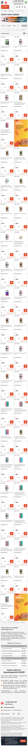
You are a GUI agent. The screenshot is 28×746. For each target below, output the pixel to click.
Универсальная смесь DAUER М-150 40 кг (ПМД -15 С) (6, 75)
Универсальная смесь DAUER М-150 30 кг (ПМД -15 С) (20, 159)
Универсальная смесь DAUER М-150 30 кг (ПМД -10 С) (20, 187)
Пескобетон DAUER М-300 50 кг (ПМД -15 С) (6, 381)
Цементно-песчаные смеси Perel (9, 663)
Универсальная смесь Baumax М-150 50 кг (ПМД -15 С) (6, 187)
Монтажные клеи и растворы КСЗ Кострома (11, 651)
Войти (25, 7)
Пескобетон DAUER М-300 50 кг (20, 214)
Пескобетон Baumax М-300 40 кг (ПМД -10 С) (7, 493)
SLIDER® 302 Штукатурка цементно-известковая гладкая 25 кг (6, 410)
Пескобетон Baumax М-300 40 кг (21, 47)
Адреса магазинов (9, 707)
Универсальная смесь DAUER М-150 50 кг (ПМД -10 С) (20, 438)
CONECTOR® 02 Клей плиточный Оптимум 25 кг (7, 437)
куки (6, 742)
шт (1, 53)
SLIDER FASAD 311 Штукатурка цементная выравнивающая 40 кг (20, 103)
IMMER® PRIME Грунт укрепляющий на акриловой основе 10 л (20, 242)
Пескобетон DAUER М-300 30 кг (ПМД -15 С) (20, 270)
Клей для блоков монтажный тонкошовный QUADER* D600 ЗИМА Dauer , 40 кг (7, 605)
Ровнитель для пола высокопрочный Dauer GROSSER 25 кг (6, 298)
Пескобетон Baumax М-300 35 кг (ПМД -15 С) (7, 353)
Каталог (5, 6)
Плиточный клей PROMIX (7, 653)
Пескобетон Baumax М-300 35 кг (7, 242)
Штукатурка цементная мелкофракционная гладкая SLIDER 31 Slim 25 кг (20, 521)
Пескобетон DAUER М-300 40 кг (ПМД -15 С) (6, 158)
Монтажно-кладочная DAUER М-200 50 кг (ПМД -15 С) (6, 326)
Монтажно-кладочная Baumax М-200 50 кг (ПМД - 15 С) (7, 270)
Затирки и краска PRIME (7, 655)
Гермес (14, 25)
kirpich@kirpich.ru (18, 3)
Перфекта (9, 25)
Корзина (20, 7)
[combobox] (5, 33)
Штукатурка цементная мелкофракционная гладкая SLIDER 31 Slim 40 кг (20, 493)
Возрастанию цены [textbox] (5, 33)
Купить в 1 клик (10, 61)
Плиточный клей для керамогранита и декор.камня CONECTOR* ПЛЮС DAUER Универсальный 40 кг (6, 131)
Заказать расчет (7, 710)
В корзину (11, 59)
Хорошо (23, 740)
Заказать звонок (18, 710)
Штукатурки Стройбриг (6, 660)
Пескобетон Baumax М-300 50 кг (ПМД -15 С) (21, 298)
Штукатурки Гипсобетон (7, 648)
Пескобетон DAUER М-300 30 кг (6, 214)
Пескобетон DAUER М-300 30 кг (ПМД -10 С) (20, 326)
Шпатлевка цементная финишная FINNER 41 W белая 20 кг (20, 465)
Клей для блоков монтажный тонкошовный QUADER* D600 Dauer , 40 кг (7, 549)
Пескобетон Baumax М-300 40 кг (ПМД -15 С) (7, 102)
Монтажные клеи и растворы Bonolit (9, 665)
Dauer (19, 25)
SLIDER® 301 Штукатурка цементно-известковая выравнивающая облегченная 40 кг (20, 549)
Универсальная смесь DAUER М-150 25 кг (6, 47)
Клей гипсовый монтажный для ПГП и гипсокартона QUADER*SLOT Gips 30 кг (7, 465)
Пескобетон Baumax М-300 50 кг (21, 353)
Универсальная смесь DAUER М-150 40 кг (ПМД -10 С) (6, 577)
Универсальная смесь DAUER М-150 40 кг (19, 577)
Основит (3, 25)
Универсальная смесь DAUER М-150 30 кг (19, 75)
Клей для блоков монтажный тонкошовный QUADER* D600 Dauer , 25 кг (21, 410)
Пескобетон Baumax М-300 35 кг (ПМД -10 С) (21, 381)
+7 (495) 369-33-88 (18, 1)
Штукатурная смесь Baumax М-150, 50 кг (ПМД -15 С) (7, 521)
